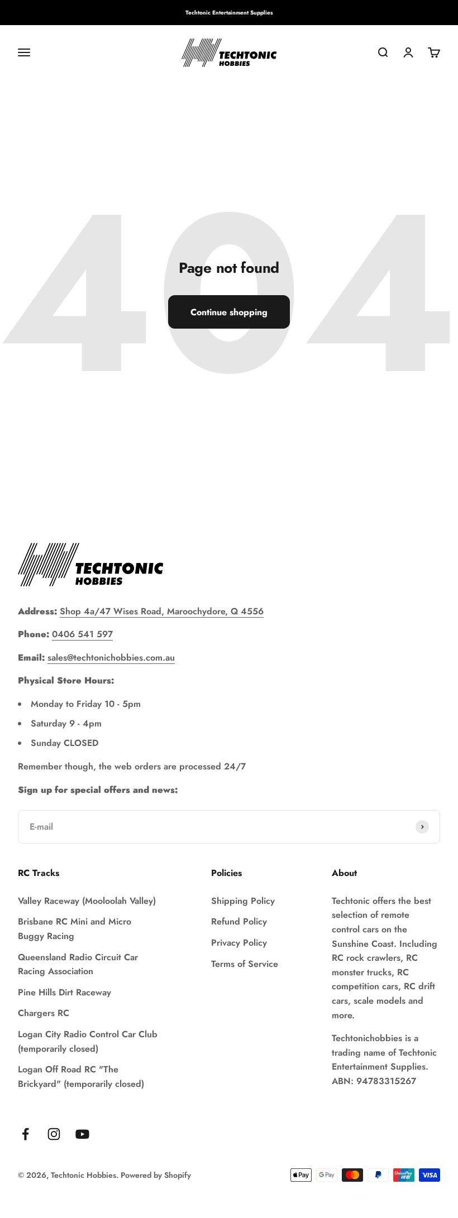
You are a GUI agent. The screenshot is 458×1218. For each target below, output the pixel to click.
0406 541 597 (82, 634)
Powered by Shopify (156, 1175)
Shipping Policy (243, 900)
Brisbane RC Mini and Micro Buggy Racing (74, 928)
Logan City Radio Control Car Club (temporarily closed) (88, 1041)
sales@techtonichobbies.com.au (111, 657)
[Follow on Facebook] (25, 1134)
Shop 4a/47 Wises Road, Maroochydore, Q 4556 (162, 611)
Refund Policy (239, 921)
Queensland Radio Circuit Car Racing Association (78, 964)
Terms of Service (244, 963)
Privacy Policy (239, 942)
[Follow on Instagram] (53, 1134)
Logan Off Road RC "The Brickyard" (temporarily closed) (81, 1076)
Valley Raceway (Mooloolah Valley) (87, 900)
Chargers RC (43, 1013)
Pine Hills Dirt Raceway (64, 992)
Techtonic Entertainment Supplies (229, 12)
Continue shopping (229, 312)
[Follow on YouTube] (82, 1134)
